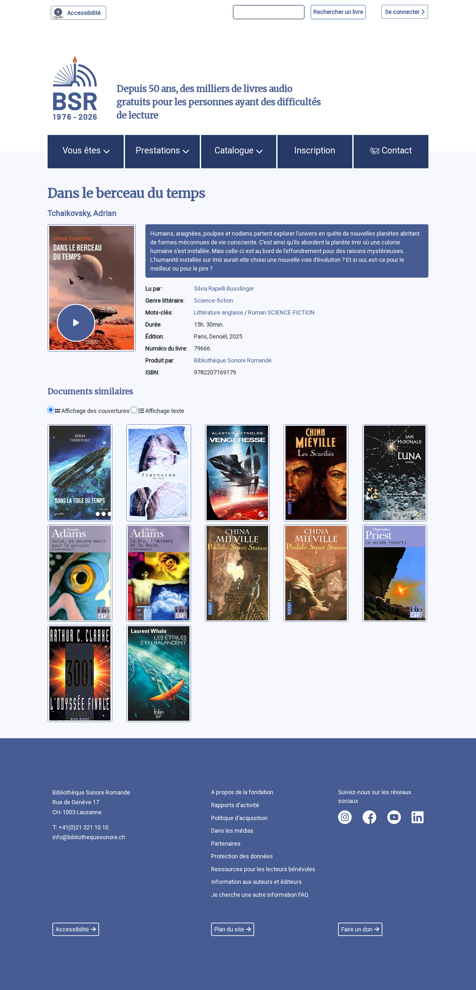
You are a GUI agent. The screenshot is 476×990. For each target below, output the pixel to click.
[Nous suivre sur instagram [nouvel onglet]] (345, 817)
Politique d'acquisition (239, 818)
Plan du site (229, 929)
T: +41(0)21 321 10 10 (80, 827)
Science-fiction (213, 300)
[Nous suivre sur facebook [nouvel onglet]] (369, 817)
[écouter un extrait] (76, 323)
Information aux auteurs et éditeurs (256, 881)
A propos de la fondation (242, 792)
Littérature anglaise (219, 312)
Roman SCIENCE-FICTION (281, 312)
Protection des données (242, 856)
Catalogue (235, 150)
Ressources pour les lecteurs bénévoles (263, 869)
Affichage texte (164, 410)
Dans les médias (232, 830)
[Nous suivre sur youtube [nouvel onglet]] (394, 817)
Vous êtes (82, 150)
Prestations (159, 150)
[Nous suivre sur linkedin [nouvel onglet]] (418, 817)
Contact (395, 150)
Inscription (314, 150)
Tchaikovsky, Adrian (82, 213)
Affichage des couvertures (95, 410)
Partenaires (226, 843)
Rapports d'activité (235, 805)
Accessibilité (84, 12)
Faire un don (356, 929)
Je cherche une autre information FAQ (259, 894)
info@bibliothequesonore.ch (88, 837)
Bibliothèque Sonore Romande (233, 360)
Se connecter (403, 11)
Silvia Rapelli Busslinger (224, 288)
